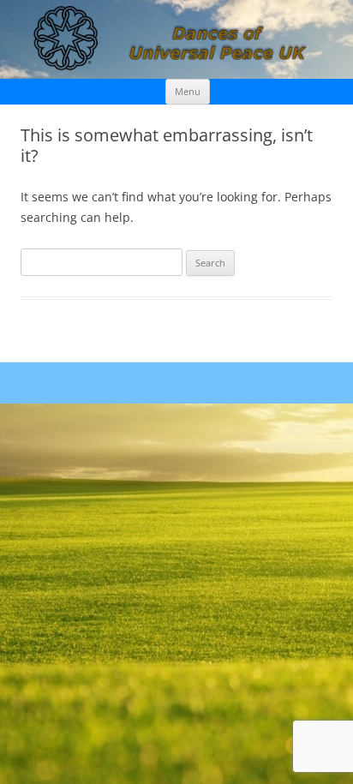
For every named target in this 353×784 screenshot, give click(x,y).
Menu (187, 91)
